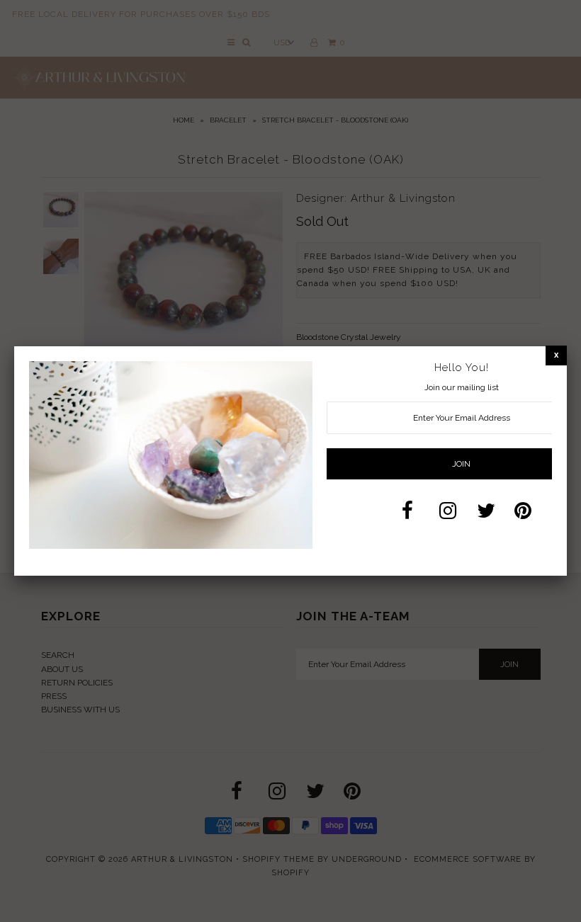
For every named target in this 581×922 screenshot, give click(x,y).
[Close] (556, 355)
